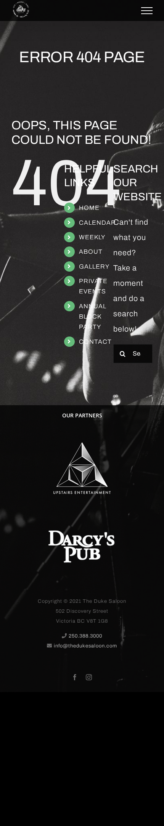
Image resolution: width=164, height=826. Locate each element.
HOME (89, 207)
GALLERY (94, 266)
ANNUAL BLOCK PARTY (92, 316)
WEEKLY (92, 237)
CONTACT (95, 341)
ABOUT (91, 251)
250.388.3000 (85, 636)
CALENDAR (97, 222)
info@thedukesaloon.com (85, 646)
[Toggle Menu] (147, 10)
